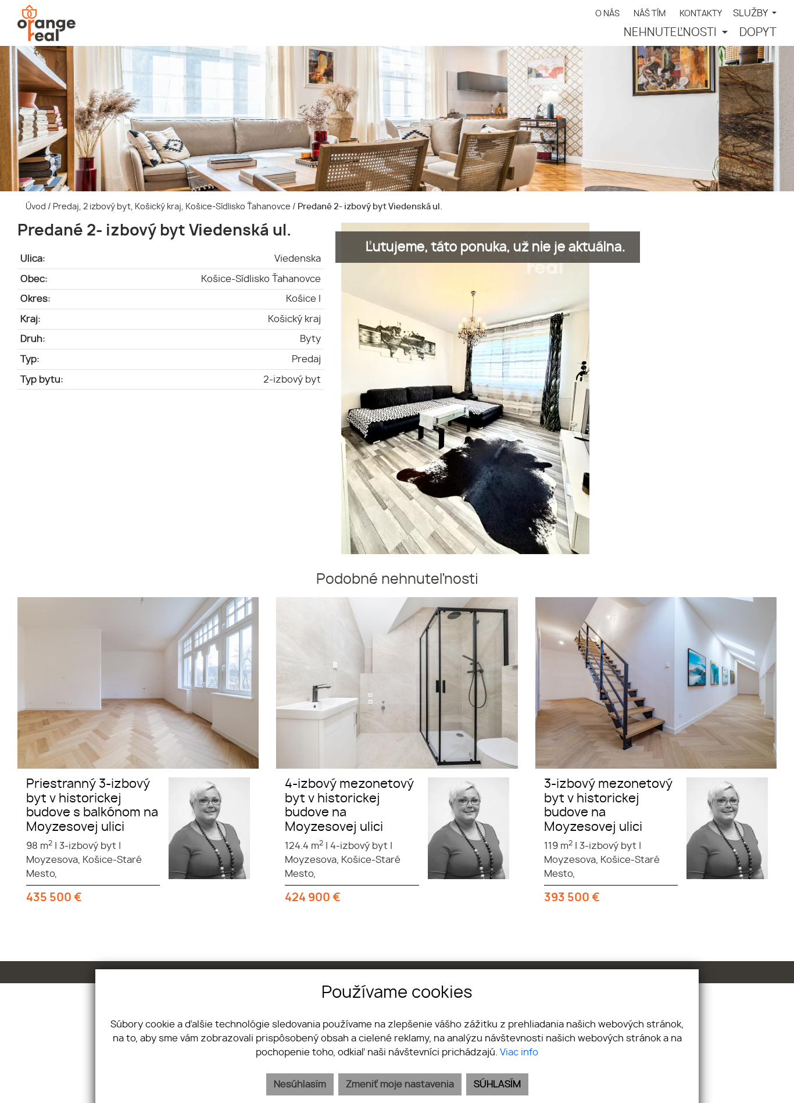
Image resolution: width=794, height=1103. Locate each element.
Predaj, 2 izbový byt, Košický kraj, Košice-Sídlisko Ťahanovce (172, 206)
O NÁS (607, 13)
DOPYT (758, 32)
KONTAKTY (700, 13)
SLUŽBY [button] (751, 13)
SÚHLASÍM (497, 1084)
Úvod (35, 206)
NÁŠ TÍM (650, 13)
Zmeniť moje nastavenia (400, 1084)
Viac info (519, 1052)
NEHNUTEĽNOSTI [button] (671, 32)
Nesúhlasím (300, 1084)
